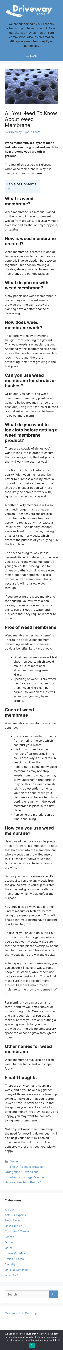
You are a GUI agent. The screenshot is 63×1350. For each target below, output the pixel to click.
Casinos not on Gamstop (21, 1313)
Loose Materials (15, 1253)
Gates (9, 1248)
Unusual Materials (16, 1269)
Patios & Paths (14, 1258)
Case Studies (13, 1226)
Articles (10, 1209)
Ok (32, 1345)
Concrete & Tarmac (17, 1231)
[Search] (53, 1294)
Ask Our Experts (15, 1215)
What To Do (12, 1275)
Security (10, 1264)
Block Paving (13, 1220)
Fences (9, 1237)
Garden (15, 1161)
